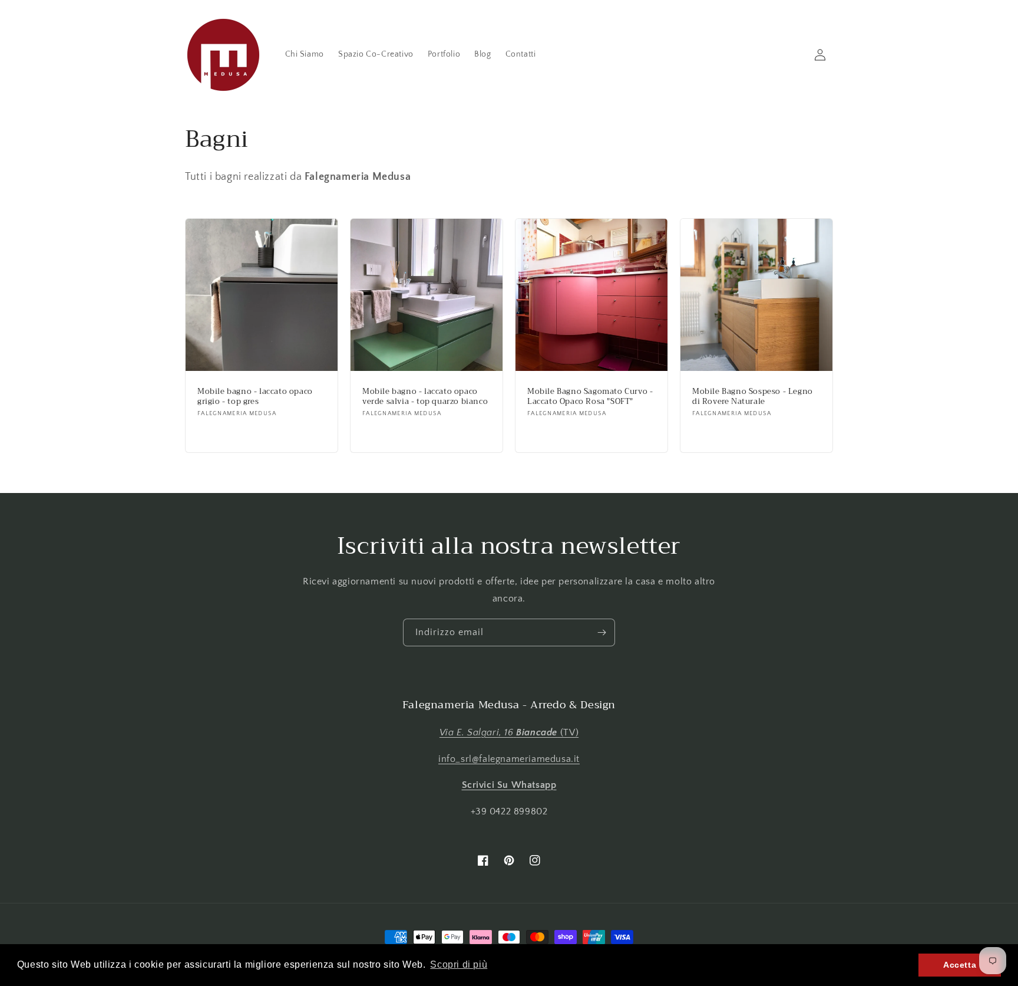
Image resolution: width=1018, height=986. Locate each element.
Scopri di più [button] (458, 964)
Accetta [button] (959, 964)
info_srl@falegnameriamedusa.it (509, 759)
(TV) (509, 732)
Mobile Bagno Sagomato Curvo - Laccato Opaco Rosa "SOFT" (590, 397)
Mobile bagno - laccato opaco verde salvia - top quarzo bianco (425, 397)
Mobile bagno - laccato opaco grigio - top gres (255, 397)
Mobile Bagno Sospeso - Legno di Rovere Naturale (752, 397)
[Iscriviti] (601, 632)
